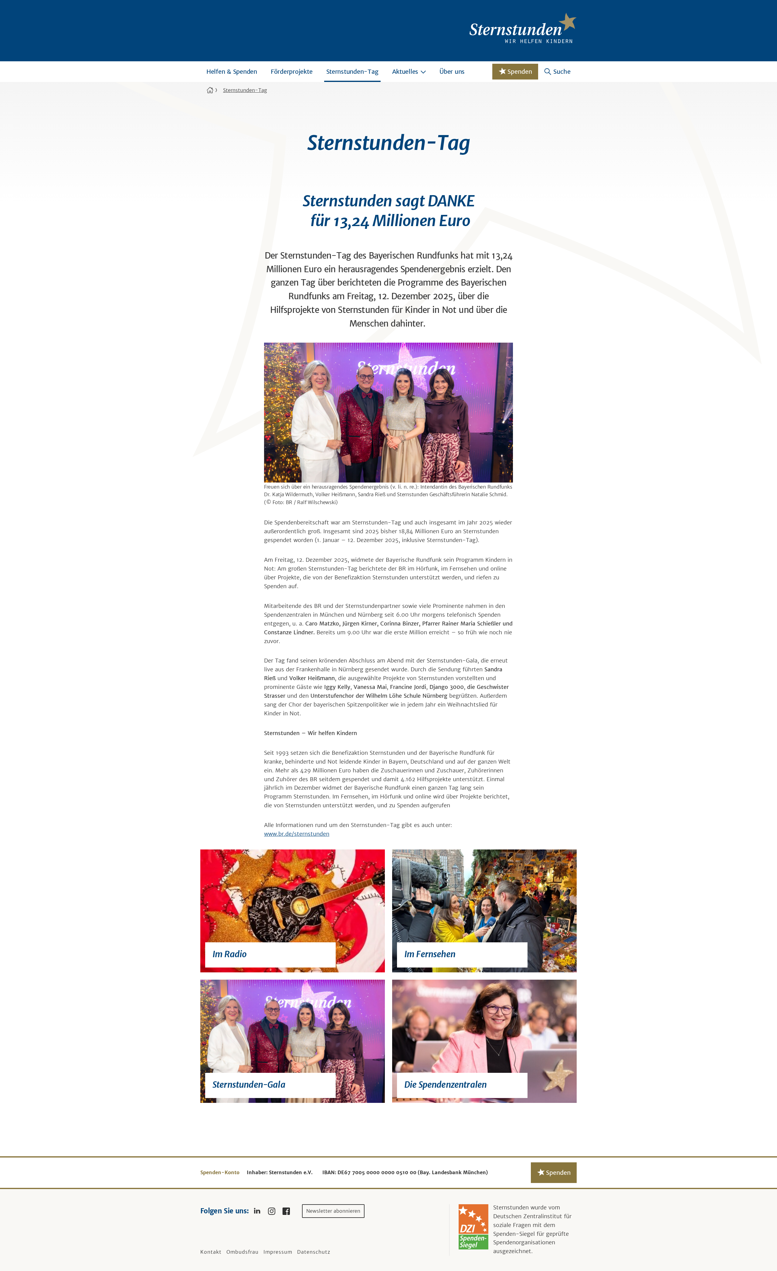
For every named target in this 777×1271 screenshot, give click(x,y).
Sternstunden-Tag (352, 71)
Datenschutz (313, 1252)
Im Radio (229, 954)
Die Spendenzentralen (445, 1084)
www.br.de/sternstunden (296, 833)
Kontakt (211, 1252)
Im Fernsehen (429, 954)
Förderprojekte (292, 71)
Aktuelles (405, 71)
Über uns (452, 71)
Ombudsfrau (242, 1252)
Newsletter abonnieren (333, 1211)
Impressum (277, 1252)
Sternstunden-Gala (248, 1084)
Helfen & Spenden (231, 71)
